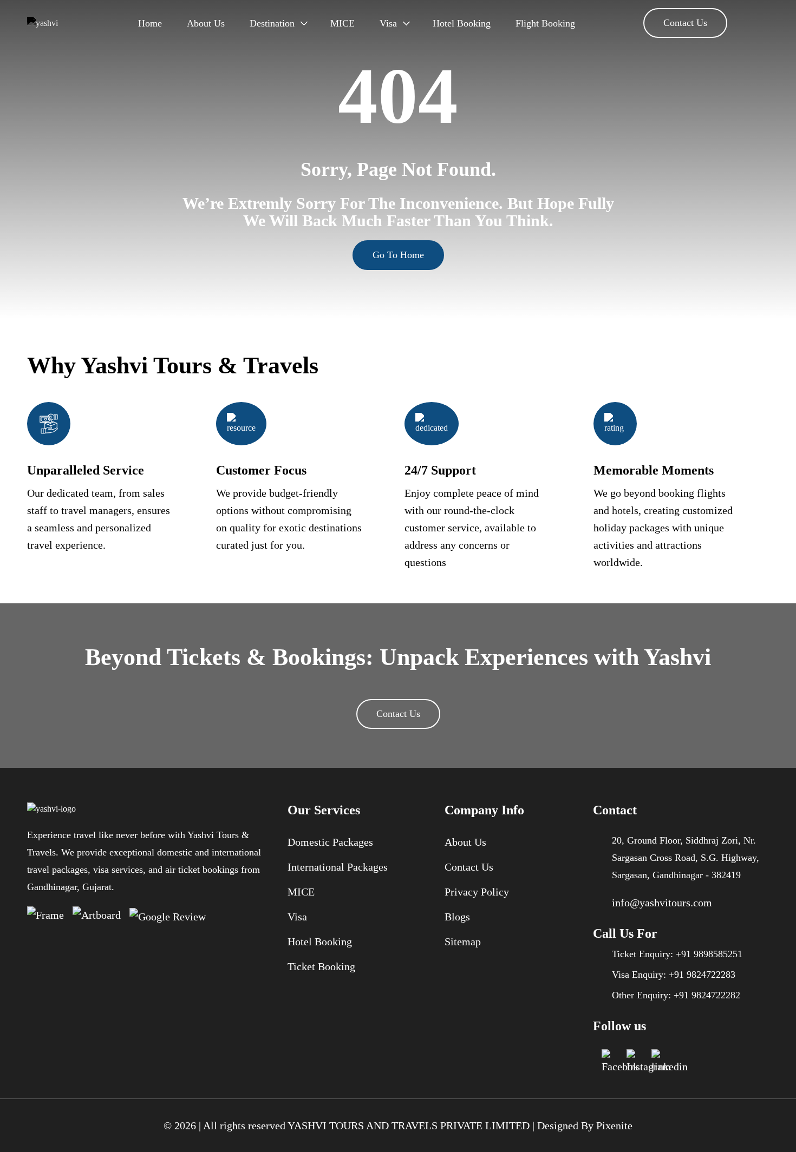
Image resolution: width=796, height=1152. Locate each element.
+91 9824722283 (702, 974)
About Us (206, 23)
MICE (342, 23)
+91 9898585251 (709, 954)
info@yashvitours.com (662, 903)
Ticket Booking (321, 966)
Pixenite (614, 1125)
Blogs (457, 917)
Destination (272, 23)
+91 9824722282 (707, 995)
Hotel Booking (462, 23)
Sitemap (463, 941)
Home (150, 23)
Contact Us (685, 22)
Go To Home (398, 254)
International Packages (338, 867)
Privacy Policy (477, 892)
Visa (388, 23)
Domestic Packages (330, 842)
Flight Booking (545, 23)
